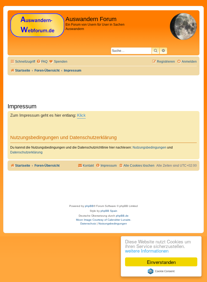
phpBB (89, 205)
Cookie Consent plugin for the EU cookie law (161, 271)
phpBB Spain (109, 210)
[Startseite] (37, 25)
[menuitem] (41, 61)
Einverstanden (161, 261)
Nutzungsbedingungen (149, 147)
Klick (81, 115)
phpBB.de (122, 215)
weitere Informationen (146, 250)
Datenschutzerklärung (26, 152)
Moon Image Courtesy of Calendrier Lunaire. (103, 219)
